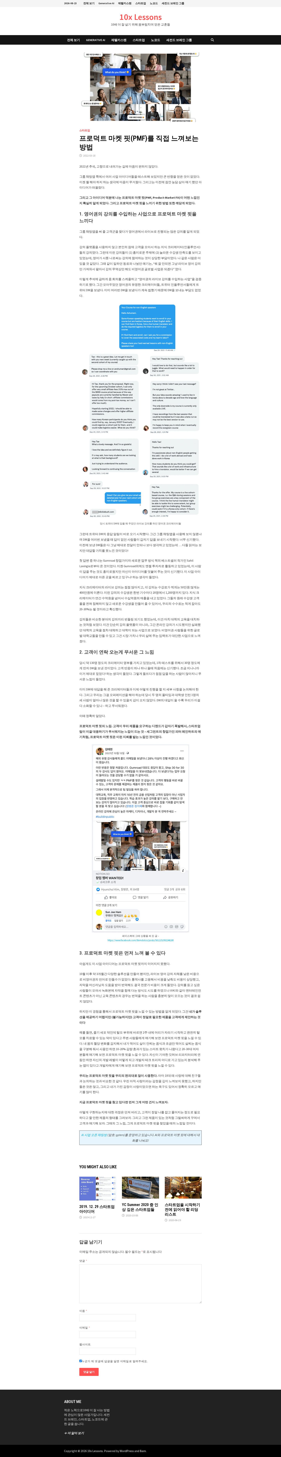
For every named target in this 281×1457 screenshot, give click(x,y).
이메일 (84, 1327)
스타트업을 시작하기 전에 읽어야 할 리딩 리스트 (182, 1209)
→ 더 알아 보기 (74, 1433)
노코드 (154, 3)
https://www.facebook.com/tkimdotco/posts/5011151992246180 (141, 940)
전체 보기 (89, 3)
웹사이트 (85, 1344)
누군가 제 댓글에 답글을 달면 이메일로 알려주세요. (115, 1361)
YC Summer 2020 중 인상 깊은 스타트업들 (140, 1207)
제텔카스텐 (125, 3)
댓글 (83, 1261)
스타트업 (140, 3)
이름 (83, 1311)
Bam (143, 1451)
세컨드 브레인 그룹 (173, 3)
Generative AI (106, 3)
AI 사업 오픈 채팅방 (94, 1135)
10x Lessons (140, 17)
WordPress (127, 1451)
